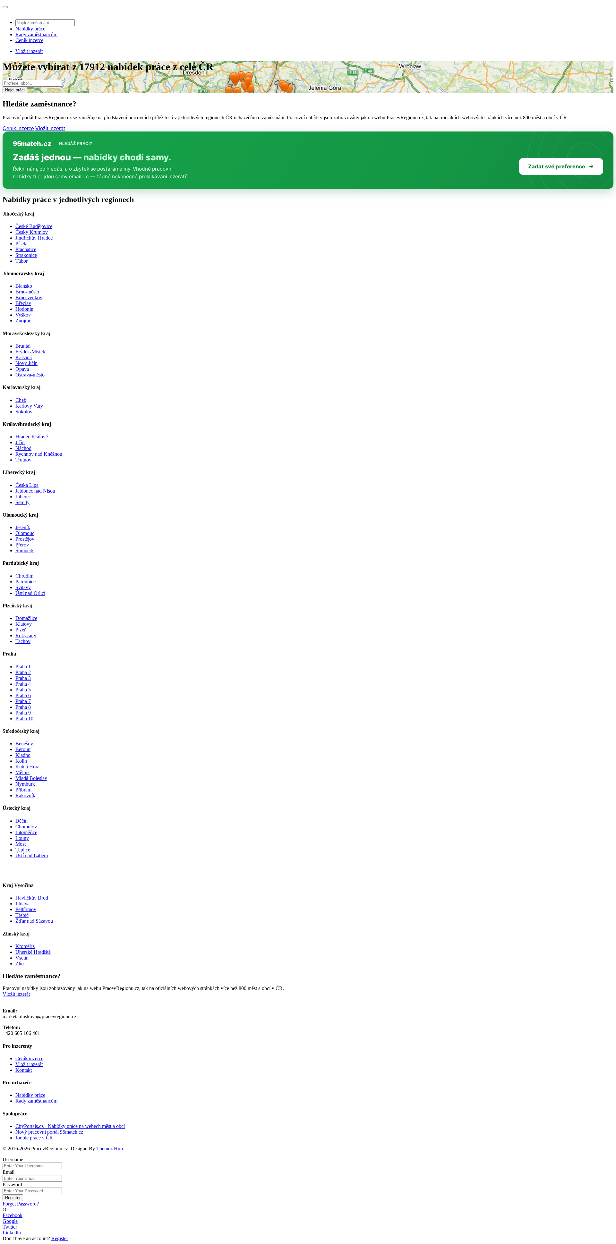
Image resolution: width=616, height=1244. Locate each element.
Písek (20, 243)
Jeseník (22, 527)
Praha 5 (23, 689)
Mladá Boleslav (31, 778)
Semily (22, 502)
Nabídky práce (30, 28)
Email (8, 1172)
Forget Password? (21, 1203)
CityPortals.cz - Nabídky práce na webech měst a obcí (70, 1126)
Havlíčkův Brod (31, 898)
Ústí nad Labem (31, 855)
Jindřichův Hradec (34, 238)
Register (13, 1197)
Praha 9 (23, 712)
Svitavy (23, 587)
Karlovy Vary (29, 406)
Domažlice (26, 618)
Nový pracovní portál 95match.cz (49, 1132)
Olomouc (24, 533)
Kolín (21, 761)
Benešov (24, 743)
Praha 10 (24, 718)
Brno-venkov (28, 297)
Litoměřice (26, 832)
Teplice (22, 849)
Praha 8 (23, 707)
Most (20, 844)
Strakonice (26, 255)
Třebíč (22, 915)
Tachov (22, 641)
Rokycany (25, 635)
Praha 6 (23, 695)
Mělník (22, 772)
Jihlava (22, 903)
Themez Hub (109, 1148)
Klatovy (23, 624)
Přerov (22, 544)
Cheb (20, 400)
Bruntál (22, 346)
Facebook (12, 1215)
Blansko (23, 286)
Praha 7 (23, 701)
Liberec (23, 496)
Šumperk (24, 550)
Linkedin (12, 1232)
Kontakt (23, 1070)
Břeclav (23, 303)
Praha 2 (23, 672)
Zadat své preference (556, 166)
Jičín (20, 442)
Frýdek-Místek (30, 351)
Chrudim (24, 576)
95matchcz (32, 144)
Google (10, 1221)
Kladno (22, 755)
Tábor (21, 261)
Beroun (22, 749)
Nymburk (25, 784)
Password (12, 1184)
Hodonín (24, 309)
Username (13, 1159)
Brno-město (27, 291)
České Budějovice (33, 226)
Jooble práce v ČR (34, 1137)
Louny (22, 838)
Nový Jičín (26, 363)
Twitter (10, 1227)
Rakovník (25, 795)
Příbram (23, 789)
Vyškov (23, 314)
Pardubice (25, 581)
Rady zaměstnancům (36, 34)
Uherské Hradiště (33, 952)
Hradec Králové (31, 436)
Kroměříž (25, 946)
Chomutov (26, 826)
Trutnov (23, 459)
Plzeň (21, 629)
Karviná (23, 357)
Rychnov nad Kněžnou (38, 454)
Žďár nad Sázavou (34, 921)
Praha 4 (23, 684)
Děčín (21, 821)
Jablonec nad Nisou (35, 491)
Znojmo (23, 320)
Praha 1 (23, 666)
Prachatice (25, 249)
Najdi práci (15, 90)
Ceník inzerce (29, 40)
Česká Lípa (26, 485)
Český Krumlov (31, 232)
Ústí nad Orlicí (30, 593)
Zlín (19, 963)
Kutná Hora (27, 766)
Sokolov (23, 411)
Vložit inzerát (29, 51)
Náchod (23, 448)
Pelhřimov (25, 909)
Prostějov (24, 539)
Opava (22, 369)
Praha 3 (23, 678)
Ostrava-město (30, 374)
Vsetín (22, 958)
